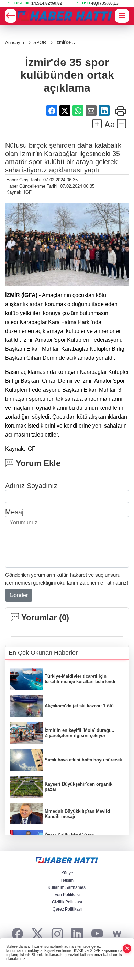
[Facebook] (17, 934)
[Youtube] (97, 934)
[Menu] (122, 16)
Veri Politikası (67, 894)
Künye (67, 873)
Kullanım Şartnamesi (67, 887)
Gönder (19, 595)
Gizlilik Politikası (67, 902)
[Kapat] (127, 948)
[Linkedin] (77, 934)
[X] (37, 934)
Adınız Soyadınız (31, 486)
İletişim (67, 880)
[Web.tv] (117, 934)
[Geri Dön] (10, 16)
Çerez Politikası (67, 909)
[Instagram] (57, 934)
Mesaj (14, 512)
